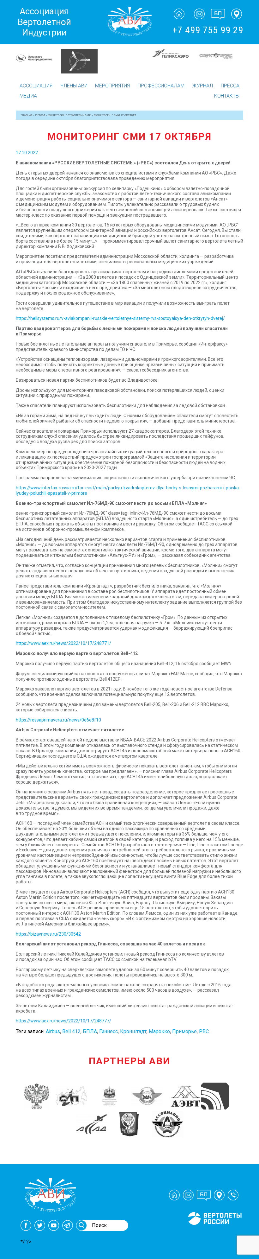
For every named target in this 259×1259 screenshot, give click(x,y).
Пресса (230, 86)
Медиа (28, 96)
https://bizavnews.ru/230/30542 (48, 934)
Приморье (184, 1031)
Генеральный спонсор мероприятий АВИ (214, 1233)
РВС (204, 1031)
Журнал (202, 86)
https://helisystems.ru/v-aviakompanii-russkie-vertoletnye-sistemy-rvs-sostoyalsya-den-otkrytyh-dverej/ (120, 318)
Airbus (53, 1031)
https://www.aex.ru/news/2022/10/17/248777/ (63, 1020)
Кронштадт (133, 1031)
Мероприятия (112, 86)
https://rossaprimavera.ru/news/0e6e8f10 (58, 719)
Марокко (159, 1031)
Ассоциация (36, 86)
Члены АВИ (73, 86)
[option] (38, 53)
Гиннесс (108, 1031)
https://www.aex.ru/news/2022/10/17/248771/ (63, 643)
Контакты (226, 96)
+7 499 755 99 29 (207, 29)
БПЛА (90, 1031)
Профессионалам (161, 86)
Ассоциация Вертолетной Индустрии (44, 22)
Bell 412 (71, 1031)
